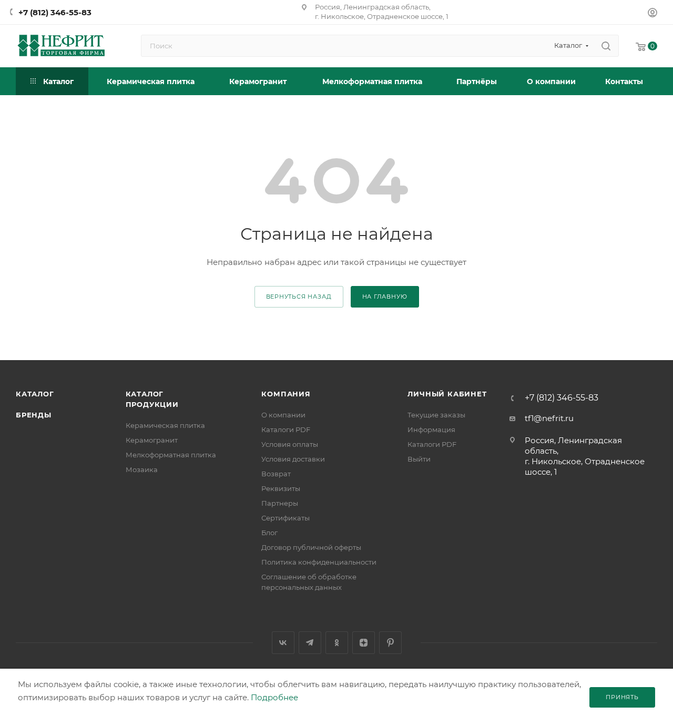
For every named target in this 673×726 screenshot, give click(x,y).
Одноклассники (336, 642)
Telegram (310, 642)
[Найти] (606, 46)
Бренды (34, 415)
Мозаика (142, 469)
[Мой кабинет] (652, 14)
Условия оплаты (289, 444)
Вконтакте (283, 642)
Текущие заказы (436, 415)
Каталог (35, 394)
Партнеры (279, 503)
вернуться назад (299, 296)
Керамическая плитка (165, 425)
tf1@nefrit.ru (549, 418)
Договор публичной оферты (311, 547)
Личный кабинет (446, 394)
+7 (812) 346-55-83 (54, 12)
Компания (285, 394)
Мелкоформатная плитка (171, 455)
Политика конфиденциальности (318, 562)
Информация (431, 429)
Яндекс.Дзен (363, 642)
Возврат (276, 473)
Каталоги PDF (285, 429)
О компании (283, 415)
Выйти (419, 459)
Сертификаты (285, 518)
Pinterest (390, 642)
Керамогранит (152, 440)
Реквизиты (280, 488)
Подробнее (274, 697)
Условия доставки (293, 459)
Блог (269, 532)
